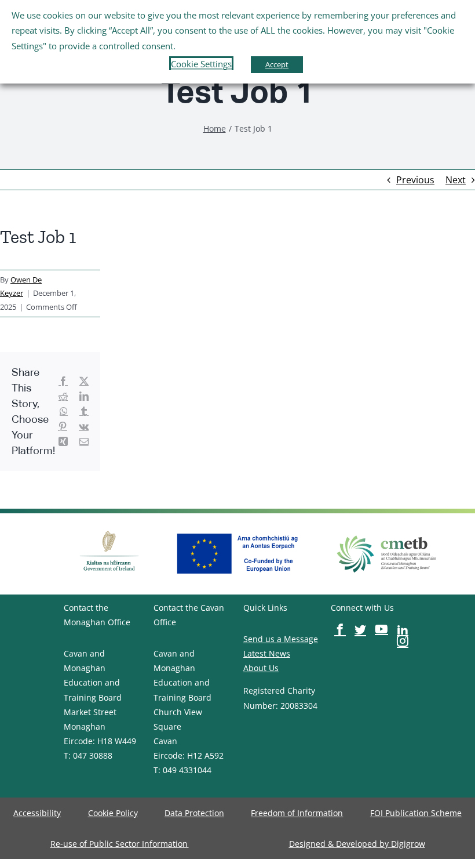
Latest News (266, 653)
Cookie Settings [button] (201, 64)
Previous (415, 179)
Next (455, 179)
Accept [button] (276, 64)
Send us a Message (280, 638)
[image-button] (109, 529)
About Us (261, 667)
